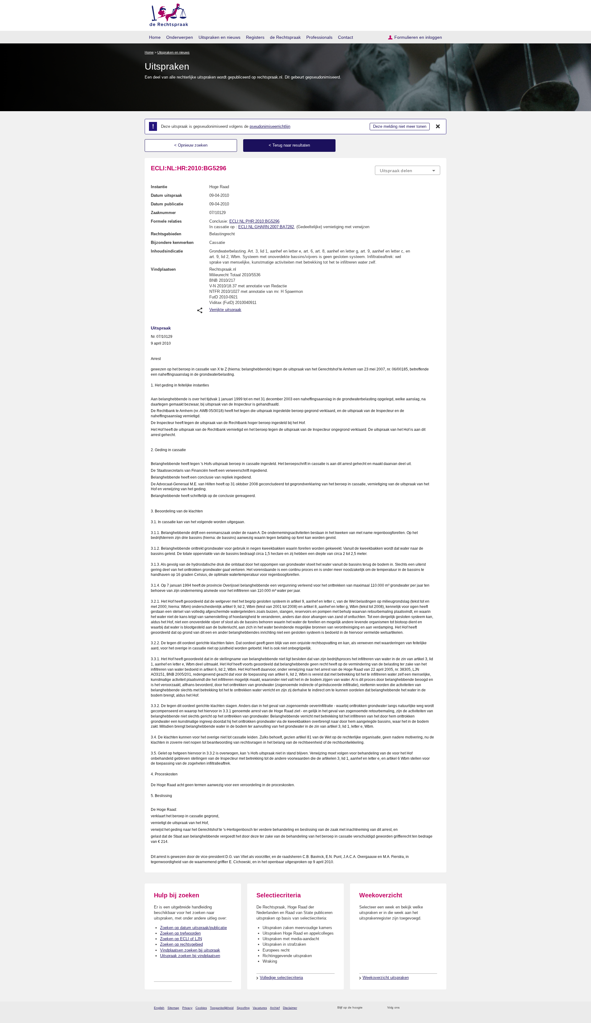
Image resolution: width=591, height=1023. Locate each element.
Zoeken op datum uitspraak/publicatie (193, 927)
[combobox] (407, 170)
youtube (437, 1008)
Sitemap (173, 1007)
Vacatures (260, 1007)
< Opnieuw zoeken (190, 145)
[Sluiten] (438, 126)
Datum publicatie (167, 204)
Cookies (201, 1007)
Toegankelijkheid (222, 1007)
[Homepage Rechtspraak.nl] (166, 14)
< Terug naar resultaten (289, 145)
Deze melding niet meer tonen (399, 126)
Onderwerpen (179, 37)
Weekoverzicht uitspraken (386, 977)
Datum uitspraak (166, 195)
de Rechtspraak (285, 37)
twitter (405, 1008)
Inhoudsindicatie (167, 251)
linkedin (429, 1008)
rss (368, 1008)
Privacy (187, 1007)
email (376, 1008)
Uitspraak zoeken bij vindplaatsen (190, 955)
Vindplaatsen (163, 269)
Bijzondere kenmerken (172, 242)
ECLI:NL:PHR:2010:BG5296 (254, 221)
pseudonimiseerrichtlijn (270, 126)
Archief (275, 1007)
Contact (345, 37)
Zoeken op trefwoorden (180, 933)
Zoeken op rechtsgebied (181, 944)
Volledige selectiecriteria (281, 977)
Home (155, 37)
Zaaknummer (163, 212)
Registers (255, 37)
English (159, 1007)
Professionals (319, 37)
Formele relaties (166, 221)
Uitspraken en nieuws (219, 37)
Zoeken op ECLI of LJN (181, 938)
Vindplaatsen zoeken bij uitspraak (190, 950)
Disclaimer (290, 1007)
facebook (413, 1008)
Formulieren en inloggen (418, 37)
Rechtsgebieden (166, 234)
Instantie (159, 186)
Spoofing (243, 1007)
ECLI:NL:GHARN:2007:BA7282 (266, 226)
